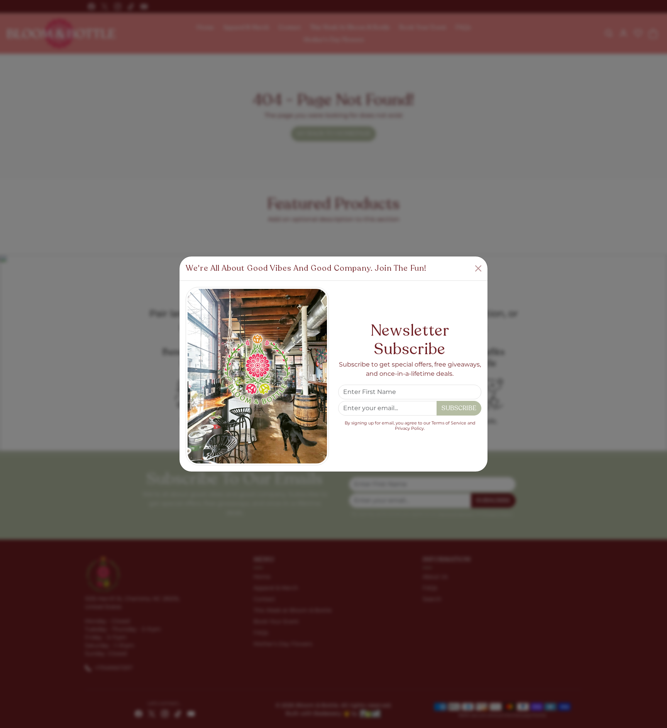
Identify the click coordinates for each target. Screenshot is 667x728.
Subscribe (459, 408)
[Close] (478, 268)
